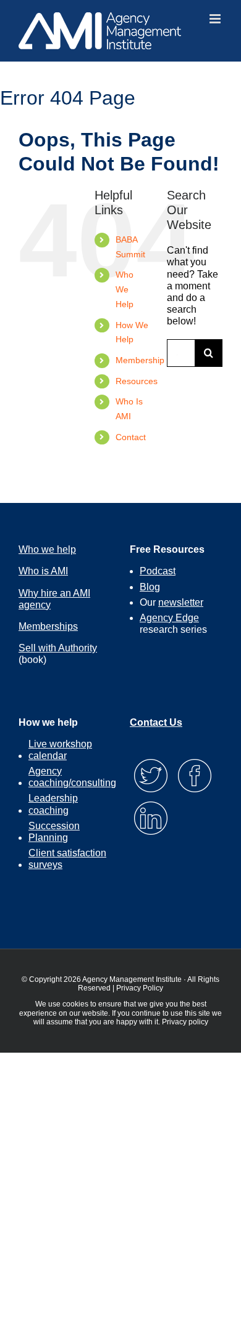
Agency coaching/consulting (72, 777)
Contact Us (156, 722)
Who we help (47, 549)
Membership (140, 360)
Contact (131, 437)
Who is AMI (43, 571)
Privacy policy (185, 1022)
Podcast (157, 571)
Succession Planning (54, 832)
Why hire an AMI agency (54, 599)
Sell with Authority (58, 648)
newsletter (180, 602)
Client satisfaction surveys (67, 859)
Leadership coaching (53, 804)
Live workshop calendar (60, 750)
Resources (137, 381)
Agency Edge (169, 618)
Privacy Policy (139, 988)
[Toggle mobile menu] (215, 18)
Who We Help (124, 289)
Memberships (48, 626)
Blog (150, 587)
